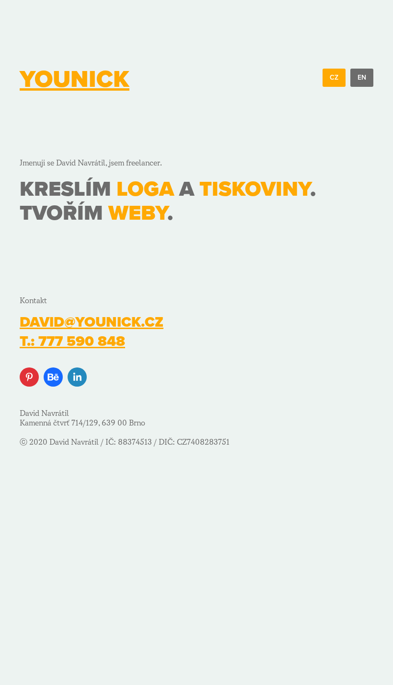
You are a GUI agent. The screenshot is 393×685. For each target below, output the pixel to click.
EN (362, 77)
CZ (334, 77)
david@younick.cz (91, 322)
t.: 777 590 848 (72, 341)
